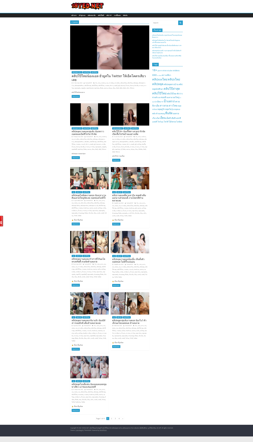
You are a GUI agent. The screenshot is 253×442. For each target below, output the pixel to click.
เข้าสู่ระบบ (82, 15)
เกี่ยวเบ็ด (90, 213)
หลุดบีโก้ (78, 274)
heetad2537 (88, 83)
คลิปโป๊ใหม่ (94, 72)
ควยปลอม (80, 394)
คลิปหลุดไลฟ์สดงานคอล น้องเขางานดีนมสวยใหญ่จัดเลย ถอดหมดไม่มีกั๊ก (89, 196)
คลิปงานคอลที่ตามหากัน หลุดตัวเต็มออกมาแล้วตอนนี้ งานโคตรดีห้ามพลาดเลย (129, 198)
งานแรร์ (83, 144)
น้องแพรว (98, 144)
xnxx (99, 83)
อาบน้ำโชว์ (131, 213)
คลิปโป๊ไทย (101, 85)
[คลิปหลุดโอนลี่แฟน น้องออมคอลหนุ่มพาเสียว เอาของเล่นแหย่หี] (89, 357)
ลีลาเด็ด (136, 85)
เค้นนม (110, 88)
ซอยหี (115, 85)
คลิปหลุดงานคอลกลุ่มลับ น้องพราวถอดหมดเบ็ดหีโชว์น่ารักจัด (88, 132)
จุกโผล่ (123, 330)
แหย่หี (102, 213)
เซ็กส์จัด (140, 149)
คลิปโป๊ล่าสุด (87, 85)
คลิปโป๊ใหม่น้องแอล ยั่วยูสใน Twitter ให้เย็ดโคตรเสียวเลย (109, 78)
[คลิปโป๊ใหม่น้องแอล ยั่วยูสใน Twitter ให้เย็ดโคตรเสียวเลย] (109, 27)
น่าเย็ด (103, 144)
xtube (75, 203)
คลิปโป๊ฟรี (101, 15)
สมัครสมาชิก (92, 15)
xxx (107, 83)
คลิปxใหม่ (130, 83)
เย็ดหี (120, 88)
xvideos (103, 83)
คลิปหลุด (135, 83)
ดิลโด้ (96, 394)
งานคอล (107, 85)
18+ (96, 83)
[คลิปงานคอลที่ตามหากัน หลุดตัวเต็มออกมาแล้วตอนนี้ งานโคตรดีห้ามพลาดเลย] (130, 168)
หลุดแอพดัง (75, 213)
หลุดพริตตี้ (74, 149)
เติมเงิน (125, 15)
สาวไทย (92, 147)
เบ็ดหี (117, 88)
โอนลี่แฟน (78, 402)
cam (100, 200)
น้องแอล (122, 85)
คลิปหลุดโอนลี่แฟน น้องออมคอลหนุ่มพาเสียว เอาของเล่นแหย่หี (89, 385)
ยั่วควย (132, 85)
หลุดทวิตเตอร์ (89, 88)
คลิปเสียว (86, 142)
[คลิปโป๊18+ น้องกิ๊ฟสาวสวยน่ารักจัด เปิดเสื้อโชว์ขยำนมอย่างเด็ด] (130, 104)
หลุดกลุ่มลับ (77, 88)
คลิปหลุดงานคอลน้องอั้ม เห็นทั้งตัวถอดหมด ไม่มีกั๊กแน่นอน (128, 260)
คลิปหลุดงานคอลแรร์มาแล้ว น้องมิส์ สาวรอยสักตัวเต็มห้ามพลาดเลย (88, 321)
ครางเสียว (117, 83)
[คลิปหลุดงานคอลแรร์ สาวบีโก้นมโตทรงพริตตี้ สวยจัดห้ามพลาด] (89, 232)
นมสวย (91, 208)
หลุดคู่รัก (83, 88)
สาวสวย (141, 85)
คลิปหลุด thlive (84, 205)
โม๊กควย (132, 88)
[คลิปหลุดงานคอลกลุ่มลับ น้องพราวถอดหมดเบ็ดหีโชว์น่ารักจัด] (89, 104)
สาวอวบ (137, 147)
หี (121, 149)
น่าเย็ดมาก (74, 210)
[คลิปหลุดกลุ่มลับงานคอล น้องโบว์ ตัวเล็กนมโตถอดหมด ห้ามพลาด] (130, 293)
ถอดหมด (100, 330)
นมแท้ (95, 208)
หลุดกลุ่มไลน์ (117, 336)
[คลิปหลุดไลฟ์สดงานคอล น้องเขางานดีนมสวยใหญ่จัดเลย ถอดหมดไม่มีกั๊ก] (89, 168)
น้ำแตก (127, 85)
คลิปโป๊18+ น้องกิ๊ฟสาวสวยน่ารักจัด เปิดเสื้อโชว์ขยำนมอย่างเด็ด (128, 132)
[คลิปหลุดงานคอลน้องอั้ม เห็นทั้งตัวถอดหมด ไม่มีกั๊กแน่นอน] (130, 232)
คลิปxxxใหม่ (123, 83)
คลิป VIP (109, 15)
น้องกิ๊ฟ (144, 144)
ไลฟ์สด (79, 215)
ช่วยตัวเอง (86, 208)
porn (103, 200)
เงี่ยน (114, 88)
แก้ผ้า (127, 88)
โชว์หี (75, 215)
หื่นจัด (101, 88)
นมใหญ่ (139, 144)
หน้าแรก (73, 15)
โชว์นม (122, 216)
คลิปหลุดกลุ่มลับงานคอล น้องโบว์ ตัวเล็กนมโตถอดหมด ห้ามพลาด (129, 321)
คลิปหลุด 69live (76, 205)
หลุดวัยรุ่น (96, 88)
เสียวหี (79, 277)
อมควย (106, 88)
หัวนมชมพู (81, 213)
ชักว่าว (112, 85)
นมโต (99, 269)
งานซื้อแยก (117, 15)
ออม (80, 399)
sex (73, 203)
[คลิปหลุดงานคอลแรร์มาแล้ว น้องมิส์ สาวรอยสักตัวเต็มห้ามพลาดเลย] (89, 293)
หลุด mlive (95, 210)
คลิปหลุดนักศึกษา (79, 85)
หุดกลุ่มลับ (124, 213)
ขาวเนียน (111, 83)
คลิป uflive (83, 203)
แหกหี (98, 213)
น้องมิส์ (85, 333)
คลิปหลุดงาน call (93, 205)
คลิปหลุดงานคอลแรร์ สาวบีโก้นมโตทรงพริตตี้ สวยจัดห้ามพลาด (88, 260)
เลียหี (124, 88)
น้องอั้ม (117, 272)
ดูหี (119, 85)
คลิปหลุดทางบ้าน (77, 72)
